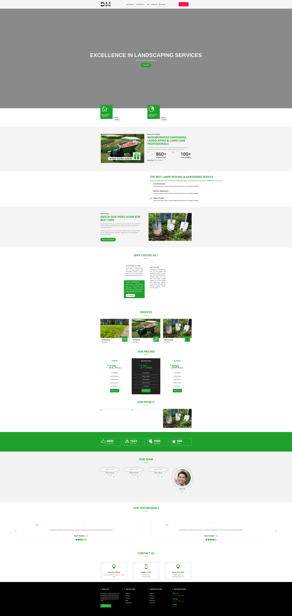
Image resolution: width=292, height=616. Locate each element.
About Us (128, 593)
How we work (130, 295)
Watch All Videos (108, 240)
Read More (104, 342)
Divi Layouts (130, 4)
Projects (127, 598)
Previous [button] (16, 531)
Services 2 (152, 596)
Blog (126, 600)
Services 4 (152, 600)
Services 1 (152, 593)
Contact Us (154, 4)
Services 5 (152, 602)
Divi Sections (140, 4)
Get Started (114, 390)
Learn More (146, 65)
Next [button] (276, 531)
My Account (162, 4)
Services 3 (152, 598)
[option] (81, 531)
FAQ (148, 4)
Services (127, 596)
